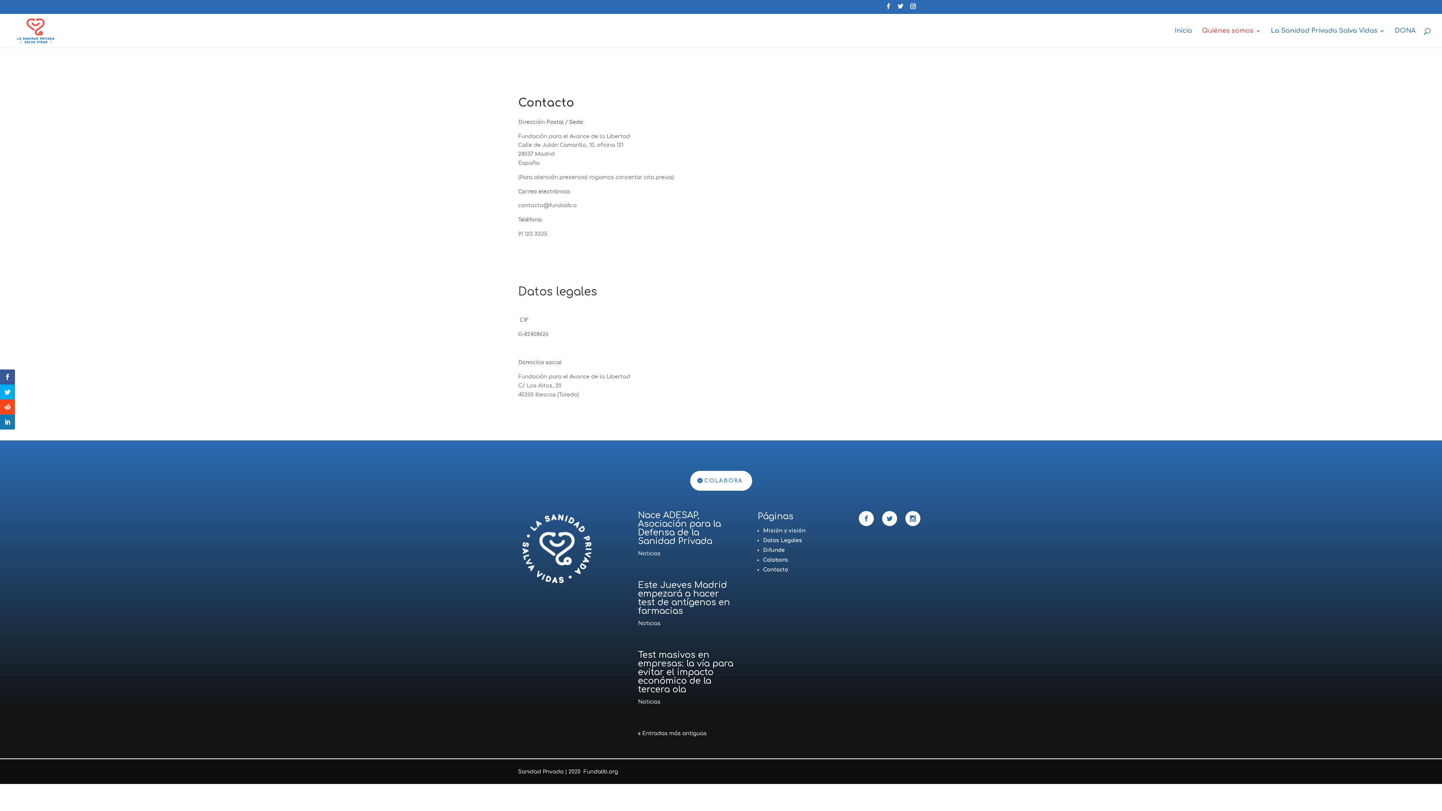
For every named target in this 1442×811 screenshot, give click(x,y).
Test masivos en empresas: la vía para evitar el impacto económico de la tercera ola (685, 672)
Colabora (723, 481)
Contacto (775, 570)
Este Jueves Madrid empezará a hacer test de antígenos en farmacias (684, 598)
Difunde (774, 550)
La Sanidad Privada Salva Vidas (1324, 31)
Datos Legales (782, 540)
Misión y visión (784, 531)
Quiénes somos (1227, 31)
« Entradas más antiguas (672, 733)
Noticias (649, 553)
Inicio (1183, 31)
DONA (1405, 31)
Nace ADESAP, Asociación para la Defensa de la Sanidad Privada (679, 528)
